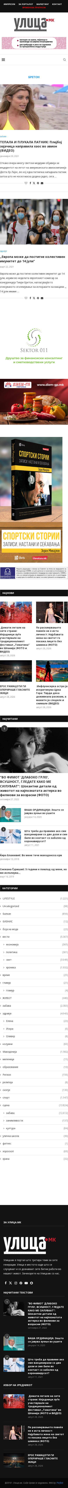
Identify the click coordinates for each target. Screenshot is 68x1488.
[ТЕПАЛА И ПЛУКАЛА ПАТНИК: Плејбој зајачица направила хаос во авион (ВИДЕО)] (34, 107)
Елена (37, 1021)
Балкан (35, 913)
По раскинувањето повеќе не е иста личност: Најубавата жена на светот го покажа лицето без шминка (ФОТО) (49, 636)
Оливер (37, 1036)
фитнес (35, 1143)
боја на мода (35, 929)
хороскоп (35, 1151)
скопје (35, 1090)
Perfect (60, 1482)
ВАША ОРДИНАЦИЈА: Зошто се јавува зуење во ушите (44, 811)
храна (35, 1158)
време (35, 975)
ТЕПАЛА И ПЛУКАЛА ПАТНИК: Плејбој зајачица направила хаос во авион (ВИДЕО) (31, 146)
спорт (35, 1097)
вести (35, 936)
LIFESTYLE (35, 898)
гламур (35, 982)
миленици (35, 1059)
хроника (37, 967)
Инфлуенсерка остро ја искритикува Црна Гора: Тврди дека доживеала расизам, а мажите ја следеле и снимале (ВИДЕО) (51, 694)
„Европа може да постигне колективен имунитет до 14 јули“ (32, 259)
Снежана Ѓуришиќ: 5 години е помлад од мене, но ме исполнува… (33, 871)
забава (35, 1005)
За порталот (25, 4)
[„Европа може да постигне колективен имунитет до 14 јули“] (34, 222)
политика (37, 952)
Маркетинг (42, 4)
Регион (35, 1074)
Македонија (35, 1051)
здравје (35, 1013)
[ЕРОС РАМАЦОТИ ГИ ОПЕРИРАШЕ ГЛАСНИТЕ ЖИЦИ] (16, 671)
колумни (35, 1044)
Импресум (9, 4)
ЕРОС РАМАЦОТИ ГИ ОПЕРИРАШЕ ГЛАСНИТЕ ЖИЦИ (15, 689)
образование (35, 1067)
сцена (35, 1105)
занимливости (37, 1120)
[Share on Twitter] (34, 183)
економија (37, 944)
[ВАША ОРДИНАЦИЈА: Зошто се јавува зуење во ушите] (10, 815)
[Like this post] (26, 183)
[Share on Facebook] (30, 183)
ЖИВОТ (35, 998)
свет (37, 959)
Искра (37, 1028)
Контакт (57, 4)
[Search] (64, 60)
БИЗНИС (35, 921)
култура (37, 1128)
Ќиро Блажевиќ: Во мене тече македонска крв (31, 855)
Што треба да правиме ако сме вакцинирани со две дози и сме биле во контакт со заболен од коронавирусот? (45, 836)
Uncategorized (35, 906)
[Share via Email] (42, 183)
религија (35, 1082)
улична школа (35, 1136)
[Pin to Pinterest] (38, 183)
